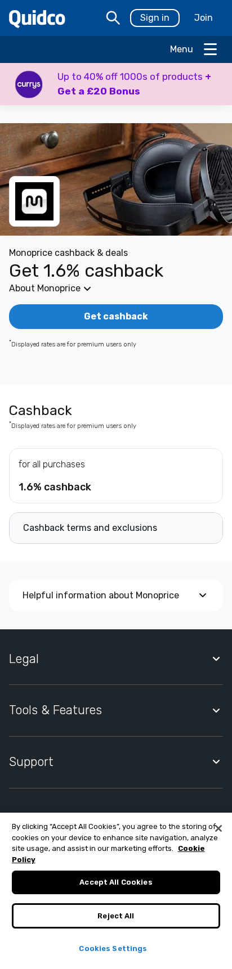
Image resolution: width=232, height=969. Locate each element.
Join (203, 17)
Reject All (115, 916)
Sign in (154, 17)
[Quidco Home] (37, 18)
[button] (116, 84)
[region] (116, 891)
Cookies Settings (113, 948)
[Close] (218, 828)
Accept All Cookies (115, 882)
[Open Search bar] (113, 18)
